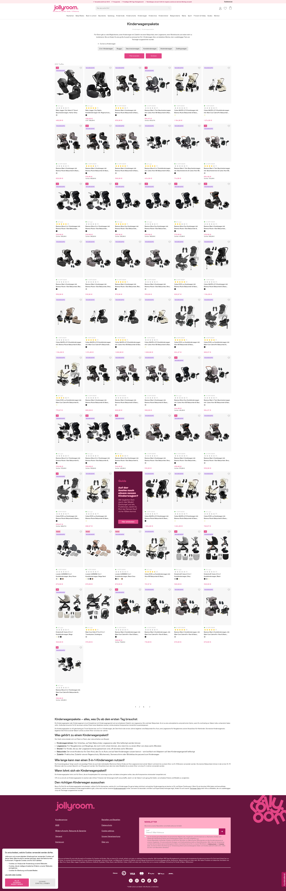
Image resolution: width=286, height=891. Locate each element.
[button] (225, 8)
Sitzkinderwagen (166, 49)
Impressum (59, 842)
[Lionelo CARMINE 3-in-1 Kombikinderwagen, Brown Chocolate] (63, 579)
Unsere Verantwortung (111, 836)
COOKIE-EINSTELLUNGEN (43, 882)
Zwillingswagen (181, 49)
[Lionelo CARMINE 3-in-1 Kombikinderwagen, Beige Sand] (58, 579)
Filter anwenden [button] (134, 56)
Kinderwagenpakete (148, 29)
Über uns (105, 842)
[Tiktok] (149, 881)
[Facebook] (131, 881)
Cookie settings (108, 831)
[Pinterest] (155, 881)
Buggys (119, 49)
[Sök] (169, 8)
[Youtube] (143, 881)
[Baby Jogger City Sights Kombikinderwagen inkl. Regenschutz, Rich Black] (86, 115)
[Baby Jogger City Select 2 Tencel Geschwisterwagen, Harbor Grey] (56, 115)
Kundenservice (228, 1)
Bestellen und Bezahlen (111, 819)
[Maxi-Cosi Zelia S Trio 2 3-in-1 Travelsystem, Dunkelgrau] (86, 637)
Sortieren (154, 56)
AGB (57, 825)
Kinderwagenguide (120, 788)
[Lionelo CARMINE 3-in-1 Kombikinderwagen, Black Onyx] (61, 579)
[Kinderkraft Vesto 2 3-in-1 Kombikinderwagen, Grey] (175, 579)
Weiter (149, 706)
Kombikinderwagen (150, 49)
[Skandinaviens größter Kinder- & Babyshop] (66, 7)
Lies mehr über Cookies (13, 875)
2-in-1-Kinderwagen (106, 49)
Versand (58, 836)
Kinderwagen (136, 29)
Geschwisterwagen (132, 49)
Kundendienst (284, 879)
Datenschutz (107, 825)
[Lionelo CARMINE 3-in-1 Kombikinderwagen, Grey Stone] (56, 579)
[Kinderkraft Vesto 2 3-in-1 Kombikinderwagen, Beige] (179, 579)
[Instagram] (137, 881)
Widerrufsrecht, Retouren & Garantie (70, 831)
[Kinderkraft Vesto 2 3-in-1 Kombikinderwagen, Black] (177, 579)
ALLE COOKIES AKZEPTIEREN (17, 882)
